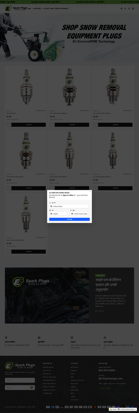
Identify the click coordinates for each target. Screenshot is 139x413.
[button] (123, 409)
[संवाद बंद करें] (90, 191)
